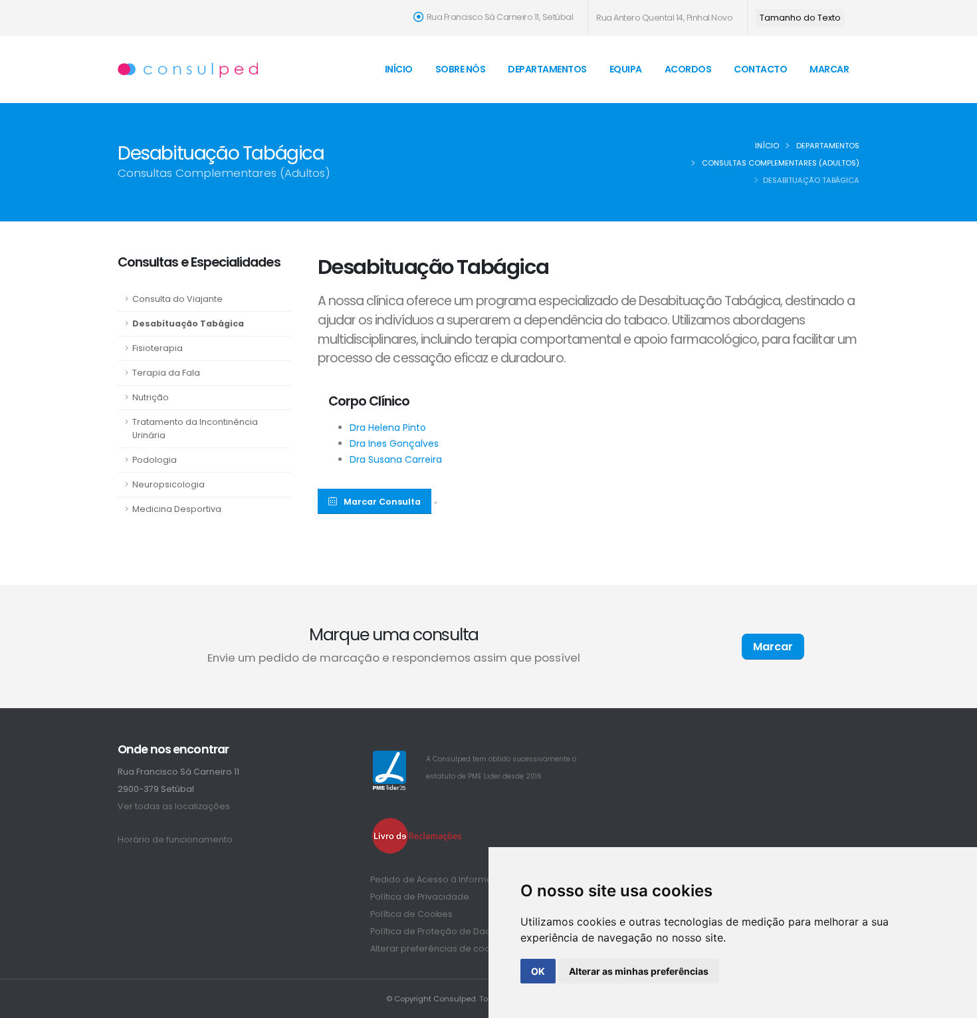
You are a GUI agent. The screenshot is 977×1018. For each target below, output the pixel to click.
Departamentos (547, 69)
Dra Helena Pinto (388, 427)
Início (399, 69)
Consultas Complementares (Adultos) (780, 163)
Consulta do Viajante (177, 299)
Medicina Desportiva (176, 509)
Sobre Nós (460, 69)
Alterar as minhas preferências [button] (638, 971)
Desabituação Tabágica (188, 323)
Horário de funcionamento (175, 839)
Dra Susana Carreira (396, 459)
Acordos (688, 69)
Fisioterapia (157, 348)
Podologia (154, 459)
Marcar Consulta (382, 501)
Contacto (760, 69)
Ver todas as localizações (174, 806)
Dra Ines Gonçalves (394, 443)
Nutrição (150, 397)
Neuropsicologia (168, 484)
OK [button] (538, 971)
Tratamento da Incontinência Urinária (195, 428)
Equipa (625, 69)
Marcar (829, 69)
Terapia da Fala (166, 372)
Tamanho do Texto (800, 17)
